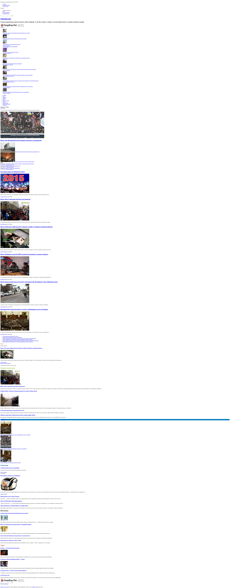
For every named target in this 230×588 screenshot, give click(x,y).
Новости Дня (34, 586)
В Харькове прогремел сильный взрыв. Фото (12, 410)
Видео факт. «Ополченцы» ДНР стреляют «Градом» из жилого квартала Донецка (17, 163)
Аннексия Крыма (6, 81)
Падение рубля (6, 13)
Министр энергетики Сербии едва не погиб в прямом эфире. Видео (17, 415)
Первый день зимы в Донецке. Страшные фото (10, 168)
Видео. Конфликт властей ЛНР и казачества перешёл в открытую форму (18, 75)
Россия (4, 70)
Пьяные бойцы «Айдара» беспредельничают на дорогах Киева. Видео (18, 391)
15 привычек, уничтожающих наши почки (11, 44)
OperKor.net (5, 19)
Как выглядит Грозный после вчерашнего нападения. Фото (27, 151)
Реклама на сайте (6, 5)
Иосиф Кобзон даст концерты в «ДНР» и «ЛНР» (10, 540)
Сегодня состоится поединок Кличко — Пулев (12, 559)
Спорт (4, 101)
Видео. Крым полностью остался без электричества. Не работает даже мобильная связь (21, 80)
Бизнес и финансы (6, 103)
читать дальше (3, 362)
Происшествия (6, 64)
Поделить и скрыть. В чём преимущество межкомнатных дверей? (16, 33)
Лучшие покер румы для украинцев (10, 46)
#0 (13, 167)
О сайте (4, 4)
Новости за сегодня (4, 586)
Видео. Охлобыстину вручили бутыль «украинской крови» (16, 524)
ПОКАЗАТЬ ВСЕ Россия (5, 363)
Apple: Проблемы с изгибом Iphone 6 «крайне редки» (14, 505)
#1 (13, 164)
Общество (5, 39)
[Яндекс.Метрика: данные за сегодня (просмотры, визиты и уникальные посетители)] (4, 583)
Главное (4, 93)
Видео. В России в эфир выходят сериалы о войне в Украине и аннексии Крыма (19, 69)
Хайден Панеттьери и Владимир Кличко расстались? (14, 513)
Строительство (6, 34)
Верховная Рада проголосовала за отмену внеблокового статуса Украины (18, 86)
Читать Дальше (3, 472)
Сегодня (9, 53)
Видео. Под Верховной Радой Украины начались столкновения (16, 92)
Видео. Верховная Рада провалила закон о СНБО (10, 462)
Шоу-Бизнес (4, 510)
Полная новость (3, 196)
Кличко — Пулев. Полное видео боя (9, 548)
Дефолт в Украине (6, 10)
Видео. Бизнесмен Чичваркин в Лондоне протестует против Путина (15, 535)
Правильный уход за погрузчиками (9, 496)
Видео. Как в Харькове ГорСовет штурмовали (12, 63)
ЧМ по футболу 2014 (4, 575)
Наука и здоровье (6, 45)
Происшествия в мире (7, 368)
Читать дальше (9, 164)
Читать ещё (2, 108)
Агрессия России (6, 12)
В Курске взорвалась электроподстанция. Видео (10, 165)
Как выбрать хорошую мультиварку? (10, 475)
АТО (4, 11)
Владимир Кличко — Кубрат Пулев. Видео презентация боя (13, 570)
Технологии (5, 47)
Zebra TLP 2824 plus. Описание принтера (11, 501)
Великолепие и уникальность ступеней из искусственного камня (16, 57)
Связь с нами (5, 6)
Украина (8, 87)
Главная (4, 95)
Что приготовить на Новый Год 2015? (10, 52)
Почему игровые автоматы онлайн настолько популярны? (15, 38)
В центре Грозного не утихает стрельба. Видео (24, 161)
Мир (4, 99)
